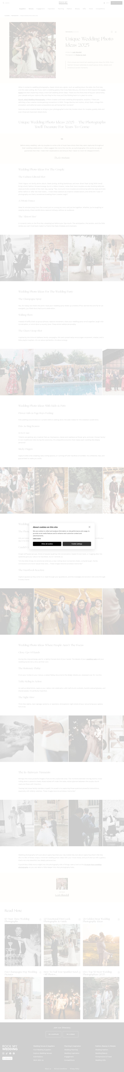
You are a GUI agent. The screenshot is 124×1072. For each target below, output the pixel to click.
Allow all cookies (47, 544)
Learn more (37, 538)
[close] (89, 526)
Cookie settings (77, 544)
